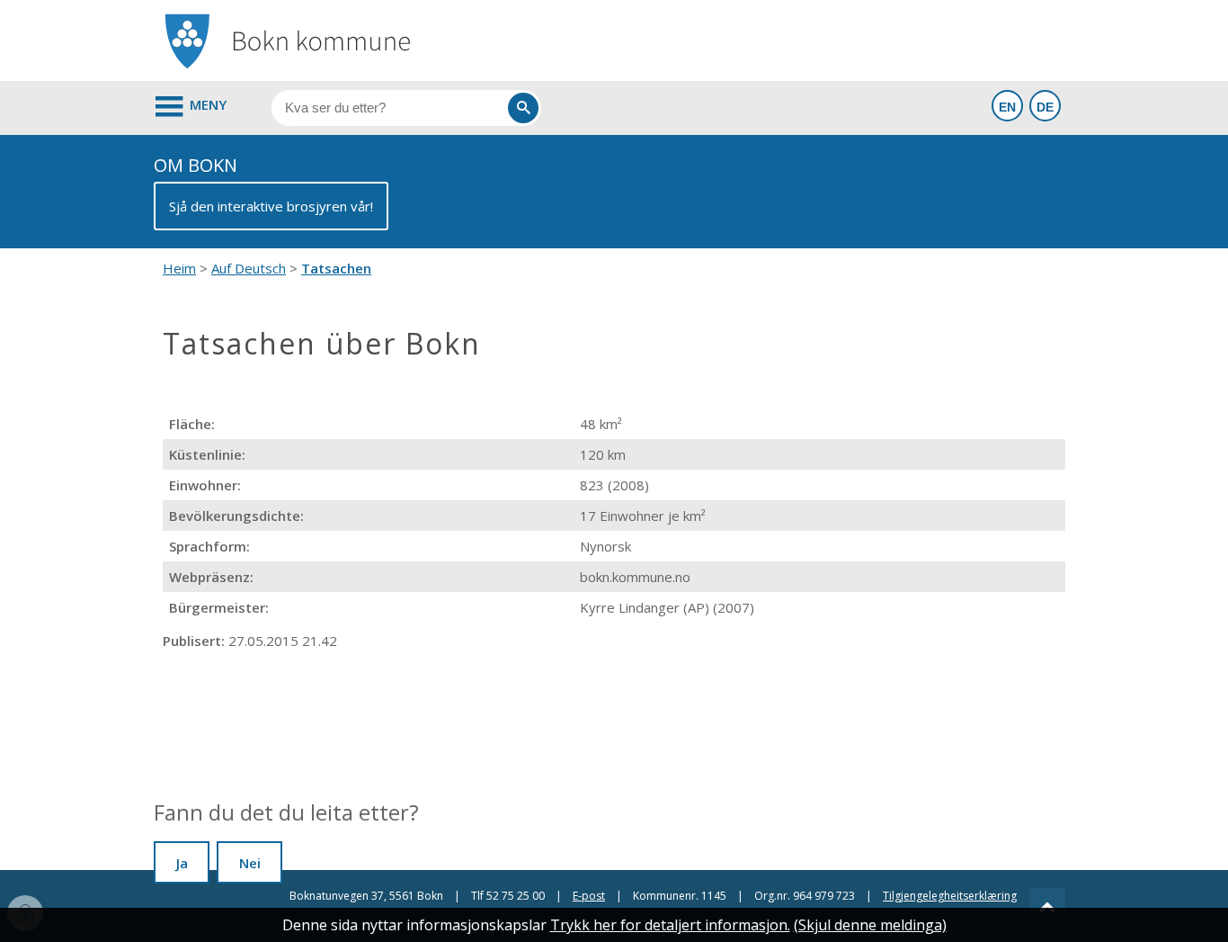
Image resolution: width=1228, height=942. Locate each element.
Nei (250, 863)
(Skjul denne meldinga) (870, 925)
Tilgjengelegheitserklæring (950, 895)
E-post (589, 895)
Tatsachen (336, 268)
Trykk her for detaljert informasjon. (670, 925)
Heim (179, 268)
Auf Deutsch (248, 268)
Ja (182, 863)
